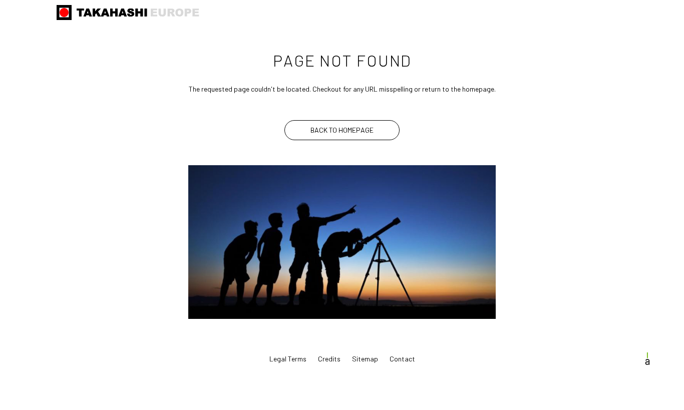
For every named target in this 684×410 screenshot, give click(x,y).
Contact (402, 358)
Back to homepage (342, 130)
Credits (329, 358)
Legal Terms (287, 358)
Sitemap (365, 358)
